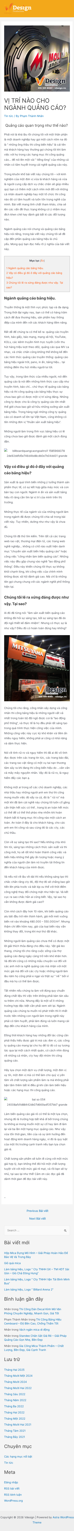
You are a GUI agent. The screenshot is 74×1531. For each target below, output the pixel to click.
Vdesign (8, 13)
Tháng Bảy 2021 (14, 1436)
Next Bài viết (37, 1218)
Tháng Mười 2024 (15, 1381)
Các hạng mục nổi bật (18, 1456)
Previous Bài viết (37, 1210)
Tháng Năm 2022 (15, 1400)
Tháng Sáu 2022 (14, 1394)
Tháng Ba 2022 (14, 1406)
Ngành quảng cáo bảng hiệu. (25, 268)
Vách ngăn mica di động (34, 1329)
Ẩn (42, 260)
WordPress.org (13, 1500)
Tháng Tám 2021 (14, 1430)
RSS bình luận (13, 1494)
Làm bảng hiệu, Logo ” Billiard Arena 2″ (28, 1289)
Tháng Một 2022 (14, 1418)
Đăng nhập (11, 1482)
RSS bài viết (12, 1488)
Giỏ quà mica (12, 1263)
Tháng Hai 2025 (14, 1369)
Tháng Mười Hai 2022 (18, 1388)
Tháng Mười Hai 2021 (17, 1424)
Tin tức (8, 116)
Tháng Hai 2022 (14, 1412)
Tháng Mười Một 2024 (18, 1375)
